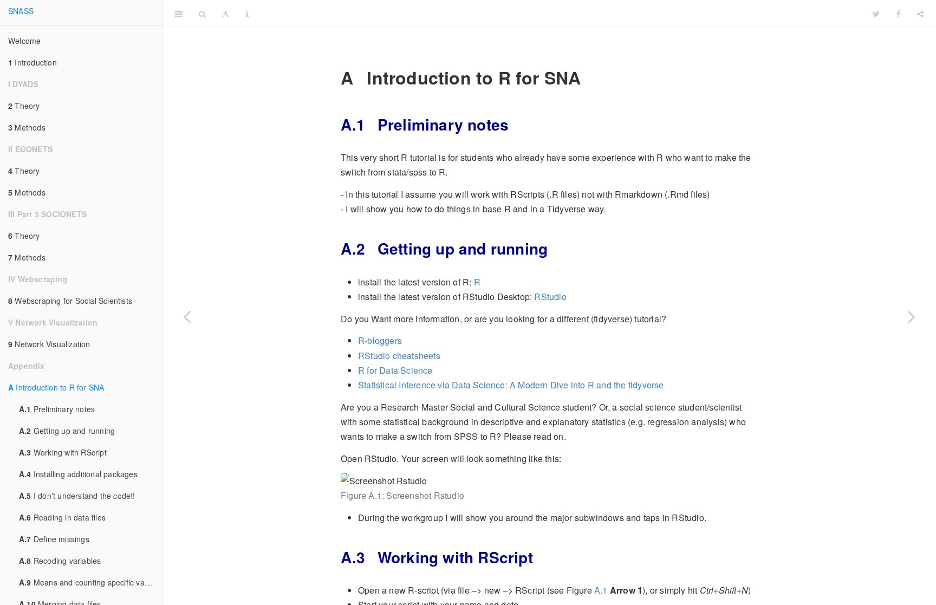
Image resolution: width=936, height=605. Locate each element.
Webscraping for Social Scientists (70, 300)
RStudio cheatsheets (399, 355)
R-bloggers (380, 340)
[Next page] (911, 316)
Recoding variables (60, 560)
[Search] (202, 13)
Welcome (24, 40)
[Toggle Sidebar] (179, 13)
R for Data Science (395, 370)
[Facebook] (898, 13)
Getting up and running (67, 430)
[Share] (920, 13)
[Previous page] (186, 316)
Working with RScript (63, 452)
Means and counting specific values (89, 582)
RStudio (550, 296)
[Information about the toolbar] (247, 13)
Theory (24, 105)
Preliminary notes (57, 409)
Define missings (54, 539)
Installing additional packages (78, 474)
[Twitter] (876, 13)
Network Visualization (49, 344)
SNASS (21, 10)
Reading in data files (62, 517)
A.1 (601, 590)
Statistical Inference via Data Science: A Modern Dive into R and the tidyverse (511, 385)
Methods (27, 127)
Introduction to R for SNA (56, 387)
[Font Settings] (225, 13)
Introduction (32, 62)
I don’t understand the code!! (77, 495)
